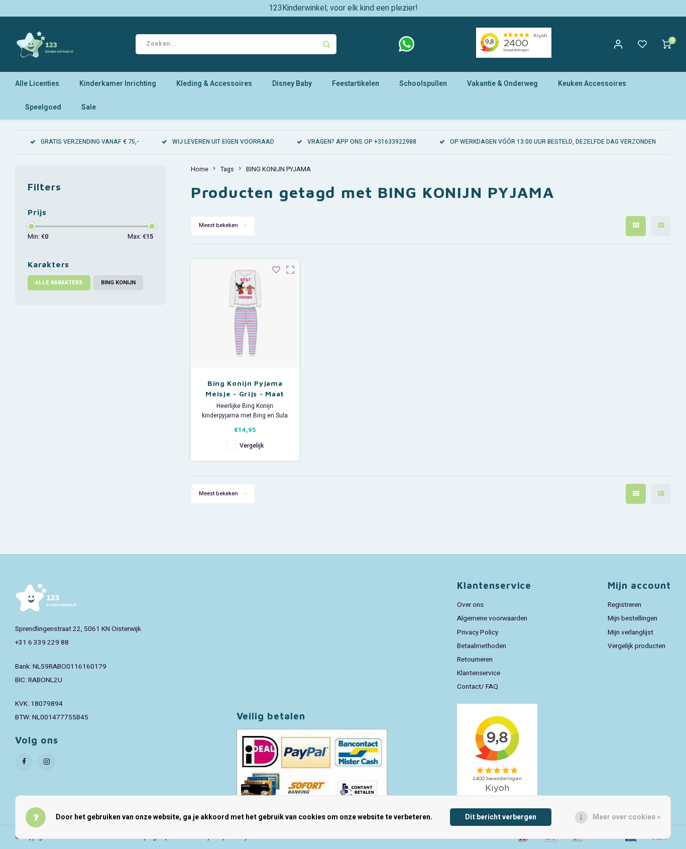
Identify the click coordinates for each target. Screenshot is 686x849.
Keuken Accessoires (592, 83)
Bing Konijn (118, 282)
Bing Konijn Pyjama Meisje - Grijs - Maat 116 (244, 389)
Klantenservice (478, 673)
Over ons (470, 605)
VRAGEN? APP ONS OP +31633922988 (361, 142)
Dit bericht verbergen (500, 817)
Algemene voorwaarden (492, 618)
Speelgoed (43, 107)
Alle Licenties (37, 83)
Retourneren (475, 660)
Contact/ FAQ (477, 687)
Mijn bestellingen (632, 618)
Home (199, 169)
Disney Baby (292, 83)
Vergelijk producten (636, 646)
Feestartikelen (355, 83)
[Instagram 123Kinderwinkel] (46, 762)
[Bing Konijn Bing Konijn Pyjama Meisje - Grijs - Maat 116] (245, 313)
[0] (666, 44)
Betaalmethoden (481, 646)
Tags (227, 169)
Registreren (624, 605)
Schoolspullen (423, 83)
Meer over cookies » (626, 817)
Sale (88, 107)
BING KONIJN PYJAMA (278, 169)
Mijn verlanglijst (630, 632)
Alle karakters (59, 282)
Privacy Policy (477, 632)
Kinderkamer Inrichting (117, 83)
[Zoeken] (326, 44)
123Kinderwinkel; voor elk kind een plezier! (343, 8)
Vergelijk (252, 445)
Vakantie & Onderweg (502, 83)
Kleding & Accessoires (214, 83)
